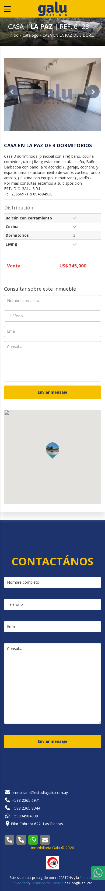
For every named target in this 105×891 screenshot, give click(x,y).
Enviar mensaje (52, 392)
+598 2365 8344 (25, 808)
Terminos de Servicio (47, 883)
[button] (12, 91)
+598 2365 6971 (25, 800)
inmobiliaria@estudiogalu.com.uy (39, 792)
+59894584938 (24, 815)
